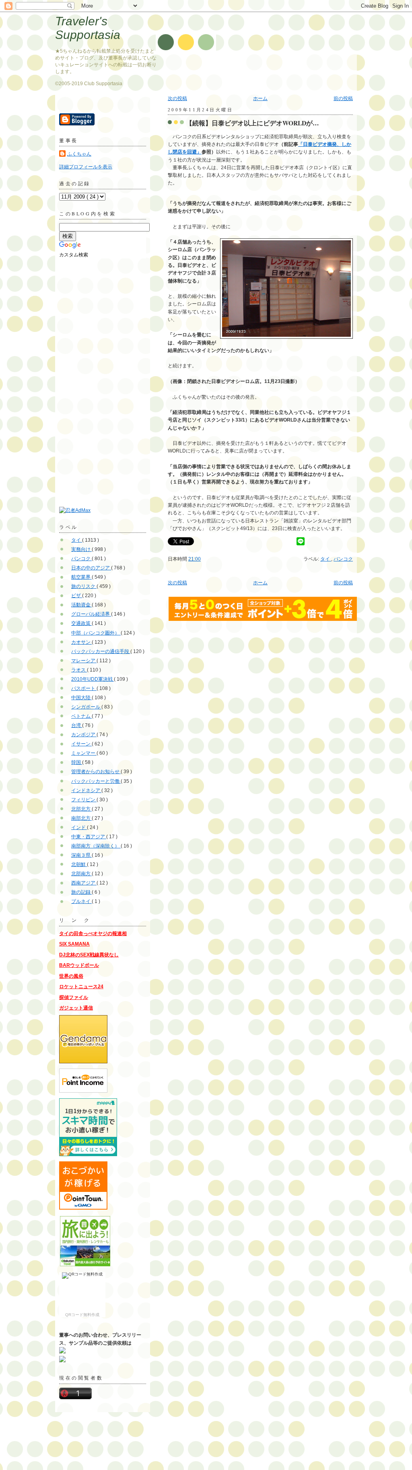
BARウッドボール (79, 965)
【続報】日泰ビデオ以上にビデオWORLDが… (252, 123)
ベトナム (81, 716)
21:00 (194, 559)
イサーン (81, 744)
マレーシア (84, 660)
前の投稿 (343, 98)
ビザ (76, 595)
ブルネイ (81, 901)
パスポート (84, 688)
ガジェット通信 (76, 1008)
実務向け (81, 549)
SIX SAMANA (74, 944)
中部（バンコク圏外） (96, 633)
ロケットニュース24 (81, 986)
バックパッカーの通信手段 (100, 651)
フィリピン (84, 800)
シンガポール (86, 707)
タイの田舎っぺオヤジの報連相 (93, 933)
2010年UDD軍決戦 (92, 679)
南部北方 (81, 818)
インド (79, 827)
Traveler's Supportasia (87, 27)
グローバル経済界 (91, 614)
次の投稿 (177, 98)
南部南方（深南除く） (96, 846)
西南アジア (84, 883)
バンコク (343, 559)
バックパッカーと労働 (96, 781)
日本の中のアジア (91, 568)
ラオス (79, 670)
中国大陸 (81, 697)
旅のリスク (84, 586)
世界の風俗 (71, 976)
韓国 (76, 762)
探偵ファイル (73, 997)
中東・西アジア (88, 836)
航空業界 (81, 577)
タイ (325, 559)
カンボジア (84, 734)
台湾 (76, 725)
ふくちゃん (79, 154)
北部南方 (81, 873)
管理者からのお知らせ (96, 771)
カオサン (81, 642)
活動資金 (81, 605)
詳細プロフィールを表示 (85, 167)
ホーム (260, 98)
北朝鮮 (79, 864)
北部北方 (81, 809)
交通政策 (81, 623)
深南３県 (81, 855)
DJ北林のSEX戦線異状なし (89, 955)
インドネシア (86, 790)
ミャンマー (84, 753)
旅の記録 (81, 892)
